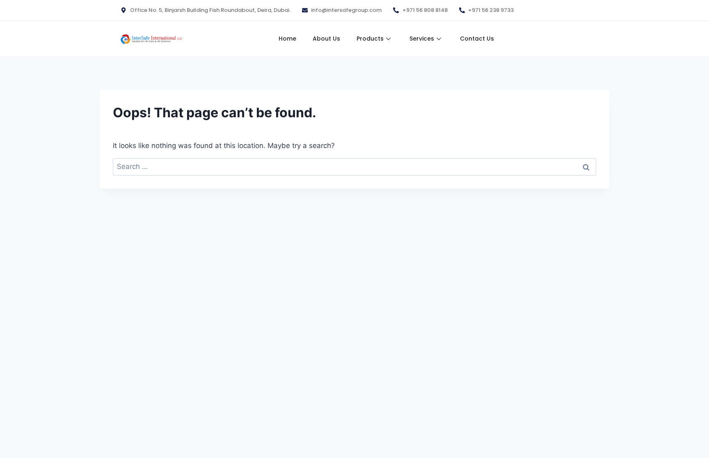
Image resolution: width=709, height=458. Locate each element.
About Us (326, 38)
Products (370, 38)
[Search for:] (354, 166)
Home (287, 38)
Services (421, 38)
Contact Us (477, 38)
